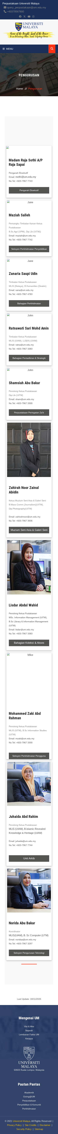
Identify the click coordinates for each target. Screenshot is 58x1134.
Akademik (29, 1092)
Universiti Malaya (21, 1121)
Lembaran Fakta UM (29, 1034)
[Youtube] (29, 16)
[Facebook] (20, 16)
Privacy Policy (14, 1125)
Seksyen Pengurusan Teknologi (29, 953)
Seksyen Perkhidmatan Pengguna (29, 756)
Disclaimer (45, 1125)
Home (19, 88)
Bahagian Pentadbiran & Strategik (29, 358)
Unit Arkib (29, 858)
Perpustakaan (29, 1100)
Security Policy (24, 1129)
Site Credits (31, 1125)
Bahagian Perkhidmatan (29, 303)
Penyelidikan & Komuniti (29, 1104)
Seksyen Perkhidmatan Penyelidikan (29, 249)
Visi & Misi (29, 1026)
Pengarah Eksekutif (29, 190)
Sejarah (29, 1030)
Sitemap (39, 1129)
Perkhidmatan (29, 1108)
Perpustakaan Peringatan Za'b (29, 412)
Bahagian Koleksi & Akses (29, 642)
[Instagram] (33, 16)
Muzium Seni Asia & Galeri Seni (29, 530)
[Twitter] (24, 16)
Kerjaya (29, 1038)
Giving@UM (29, 1096)
